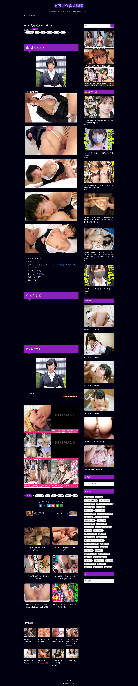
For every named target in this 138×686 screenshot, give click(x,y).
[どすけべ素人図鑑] (69, 5)
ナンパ (89, 517)
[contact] (70, 681)
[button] (40, 505)
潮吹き (89, 550)
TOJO (27, 91)
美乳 (88, 560)
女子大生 (49, 32)
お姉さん (89, 504)
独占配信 (56, 32)
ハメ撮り (90, 520)
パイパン (101, 524)
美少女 (63, 32)
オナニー (89, 507)
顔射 (88, 567)
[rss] (68, 681)
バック (101, 520)
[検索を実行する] (112, 26)
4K (99, 497)
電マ (101, 564)
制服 (101, 534)
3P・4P (89, 497)
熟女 (99, 550)
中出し (43, 32)
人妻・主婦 (90, 534)
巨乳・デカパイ (92, 544)
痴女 (88, 557)
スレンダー (90, 514)
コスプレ (100, 510)
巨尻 (104, 544)
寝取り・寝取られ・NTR (94, 540)
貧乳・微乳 (90, 564)
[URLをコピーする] (61, 505)
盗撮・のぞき (100, 557)
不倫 (88, 530)
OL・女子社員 (91, 500)
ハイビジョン (29, 32)
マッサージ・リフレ (104, 527)
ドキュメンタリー (105, 514)
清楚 (104, 547)
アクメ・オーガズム (105, 504)
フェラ (37, 32)
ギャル (100, 507)
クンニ (89, 510)
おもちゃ (104, 500)
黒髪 (108, 567)
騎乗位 (98, 567)
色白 (109, 560)
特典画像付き (91, 554)
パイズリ (89, 524)
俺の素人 (35, 29)
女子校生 (101, 537)
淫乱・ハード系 (91, 547)
